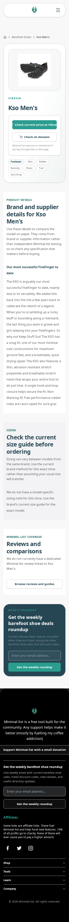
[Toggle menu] (58, 10)
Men (30, 161)
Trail (41, 168)
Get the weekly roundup (34, 667)
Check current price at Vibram (36, 125)
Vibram (14, 98)
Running (15, 168)
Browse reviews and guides (34, 584)
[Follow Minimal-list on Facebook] (7, 848)
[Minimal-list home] (34, 10)
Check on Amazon (37, 137)
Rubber (43, 161)
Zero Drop (16, 174)
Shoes (29, 168)
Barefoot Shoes (21, 37)
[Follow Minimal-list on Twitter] (19, 848)
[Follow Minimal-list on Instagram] (30, 848)
